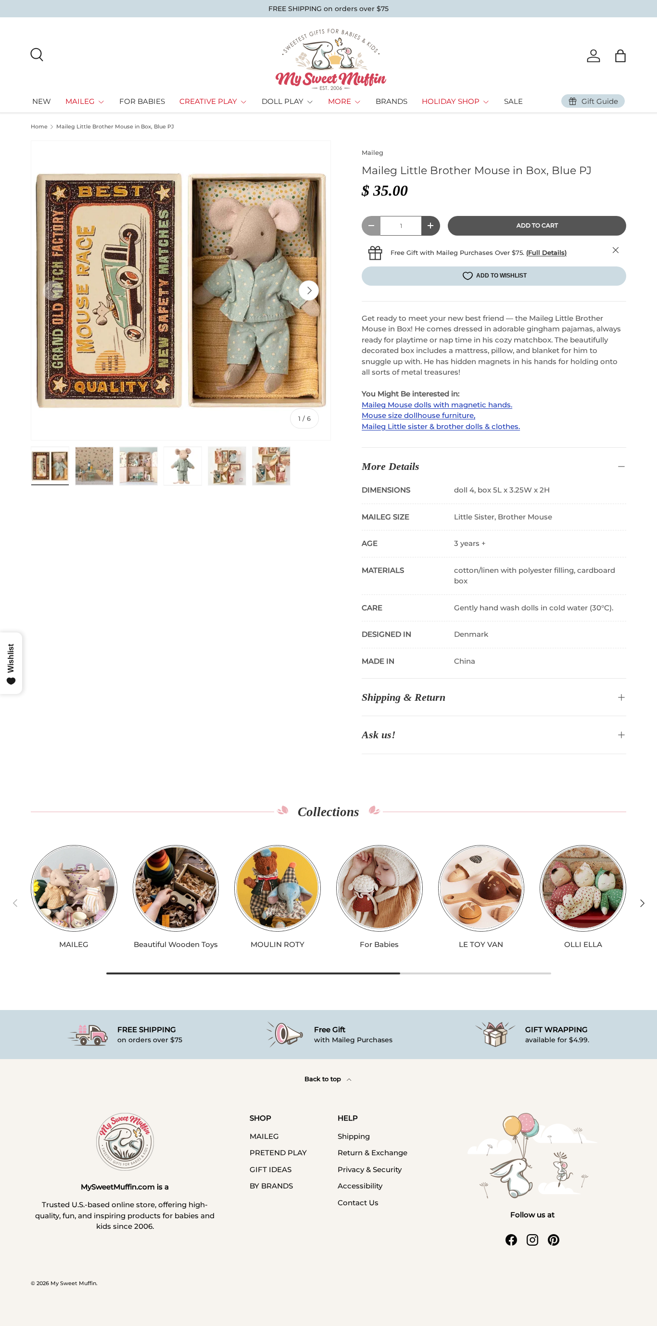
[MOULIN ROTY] (277, 888)
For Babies (379, 944)
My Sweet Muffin (73, 1283)
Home (39, 126)
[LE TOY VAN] (481, 888)
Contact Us (358, 1202)
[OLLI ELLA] (583, 888)
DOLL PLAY (282, 101)
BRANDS (391, 101)
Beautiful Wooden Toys (176, 944)
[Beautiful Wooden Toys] (176, 888)
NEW (41, 101)
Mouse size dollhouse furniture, (418, 415)
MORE (339, 101)
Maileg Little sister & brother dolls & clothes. (441, 426)
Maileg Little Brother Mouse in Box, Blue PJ (115, 126)
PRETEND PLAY (278, 1152)
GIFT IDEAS (270, 1169)
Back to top (323, 1079)
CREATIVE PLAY (208, 101)
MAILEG (80, 101)
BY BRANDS (271, 1185)
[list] (180, 290)
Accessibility (360, 1185)
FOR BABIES (142, 101)
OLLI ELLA (583, 944)
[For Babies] (379, 888)
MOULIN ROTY (277, 944)
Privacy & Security (370, 1169)
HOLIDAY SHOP (451, 101)
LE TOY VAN (481, 944)
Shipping (354, 1136)
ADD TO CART (537, 225)
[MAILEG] (74, 888)
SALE (513, 101)
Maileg (372, 152)
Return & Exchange (372, 1152)
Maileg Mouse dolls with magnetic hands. (437, 404)
